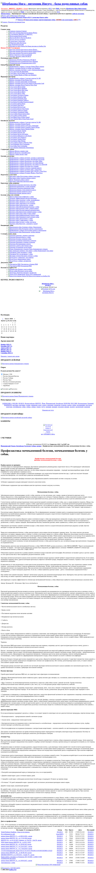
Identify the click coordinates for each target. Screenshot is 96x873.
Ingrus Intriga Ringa (19, 103)
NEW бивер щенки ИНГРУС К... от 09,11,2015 (16, 842)
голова (28, 405)
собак (24, 407)
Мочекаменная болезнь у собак (29, 207)
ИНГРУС (38, 403)
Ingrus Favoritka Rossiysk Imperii (23, 102)
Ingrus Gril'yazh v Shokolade (29, 125)
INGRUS (21, 403)
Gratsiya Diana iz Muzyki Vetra (22, 142)
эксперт (72, 407)
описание (50, 405)
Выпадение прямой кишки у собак (30, 212)
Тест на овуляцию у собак (24, 254)
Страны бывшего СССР (10, 383)
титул (43, 407)
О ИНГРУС (29, 34)
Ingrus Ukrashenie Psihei (20, 112)
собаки (33, 407)
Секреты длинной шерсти (33, 168)
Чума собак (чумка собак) (27, 213)
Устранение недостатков (24, 247)
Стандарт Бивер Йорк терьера (34, 66)
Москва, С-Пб (7, 374)
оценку (69, 405)
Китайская (59, 403)
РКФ (57, 8)
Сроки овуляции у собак (24, 252)
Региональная (82, 403)
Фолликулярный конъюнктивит (29, 210)
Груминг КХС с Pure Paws (33, 169)
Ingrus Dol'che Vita (19, 132)
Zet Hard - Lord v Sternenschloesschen (32, 70)
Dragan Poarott (25, 124)
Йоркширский (50, 403)
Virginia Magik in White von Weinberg (24, 75)
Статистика (21, 41)
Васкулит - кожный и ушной (28, 223)
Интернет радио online (25, 271)
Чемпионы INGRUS (29, 60)
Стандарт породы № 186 (33, 78)
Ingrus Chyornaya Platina (20, 95)
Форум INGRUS (25, 38)
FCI (50, 8)
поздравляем (81, 405)
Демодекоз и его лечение (27, 203)
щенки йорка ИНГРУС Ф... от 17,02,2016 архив (16, 838)
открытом (57, 405)
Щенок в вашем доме (21, 151)
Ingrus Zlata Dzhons (19, 141)
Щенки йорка (5, 13)
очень (74, 405)
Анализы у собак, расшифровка (29, 200)
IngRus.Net (12, 869)
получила (89, 405)
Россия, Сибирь (8, 378)
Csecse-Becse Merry (19, 92)
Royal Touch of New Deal (29, 85)
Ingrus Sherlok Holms (27, 129)
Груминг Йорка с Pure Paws (34, 173)
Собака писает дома (20, 154)
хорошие (54, 407)
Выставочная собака (26, 181)
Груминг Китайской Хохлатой (34, 159)
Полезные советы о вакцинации (32, 229)
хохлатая (61, 407)
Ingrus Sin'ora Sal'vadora (20, 134)
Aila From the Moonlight (20, 71)
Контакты (23, 43)
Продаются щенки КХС (28, 53)
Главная (24, 31)
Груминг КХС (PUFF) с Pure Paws (36, 171)
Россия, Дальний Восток (11, 376)
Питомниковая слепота (23, 244)
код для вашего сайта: (48, 434)
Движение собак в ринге (21, 180)
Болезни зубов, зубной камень (29, 208)
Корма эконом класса (24, 193)
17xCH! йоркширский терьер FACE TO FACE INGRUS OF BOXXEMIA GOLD (26, 850)
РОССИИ (74, 403)
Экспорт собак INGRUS (23, 56)
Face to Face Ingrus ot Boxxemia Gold (32, 83)
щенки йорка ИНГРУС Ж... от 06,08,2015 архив (16, 852)
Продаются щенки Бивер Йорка (31, 51)
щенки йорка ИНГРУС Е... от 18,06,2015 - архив (16, 860)
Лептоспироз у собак (26, 218)
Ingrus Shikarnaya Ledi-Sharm (22, 136)
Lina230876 (59, 834)
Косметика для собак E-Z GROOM (36, 164)
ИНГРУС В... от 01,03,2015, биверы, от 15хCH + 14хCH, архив (21, 840)
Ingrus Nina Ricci (18, 105)
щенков (66, 407)
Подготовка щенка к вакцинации (35, 230)
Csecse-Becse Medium (20, 88)
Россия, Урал (7, 380)
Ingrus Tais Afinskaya (19, 137)
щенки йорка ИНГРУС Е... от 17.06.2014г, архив (16, 848)
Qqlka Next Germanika (20, 146)
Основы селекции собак (23, 239)
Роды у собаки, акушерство (22, 261)
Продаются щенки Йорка (29, 33)
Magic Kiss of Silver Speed (21, 117)
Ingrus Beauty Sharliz (19, 131)
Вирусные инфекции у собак (24, 196)
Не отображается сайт (8, 834)
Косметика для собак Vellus (33, 161)
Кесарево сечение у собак (29, 256)
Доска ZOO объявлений (33, 274)
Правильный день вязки (45, 251)
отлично (63, 405)
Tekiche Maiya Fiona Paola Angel (23, 119)
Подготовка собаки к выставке (30, 176)
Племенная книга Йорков (29, 61)
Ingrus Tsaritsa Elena (19, 139)
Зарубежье (6, 385)
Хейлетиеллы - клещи (26, 205)
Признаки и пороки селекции (25, 242)
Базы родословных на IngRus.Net (39, 276)
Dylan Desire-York (26, 80)
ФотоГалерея (22, 36)
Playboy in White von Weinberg (30, 68)
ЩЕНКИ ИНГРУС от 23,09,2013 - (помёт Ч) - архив (17, 855)
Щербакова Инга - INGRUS (48, 284)
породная (9, 407)
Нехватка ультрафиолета (22, 152)
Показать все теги (48, 410)
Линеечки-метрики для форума (26, 272)
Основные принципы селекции (26, 240)
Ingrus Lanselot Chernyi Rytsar (30, 127)
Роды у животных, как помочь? (23, 257)
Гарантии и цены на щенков (22, 54)
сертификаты (17, 407)
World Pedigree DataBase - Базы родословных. (15, 832)
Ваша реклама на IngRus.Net (36, 46)
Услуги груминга (20, 39)
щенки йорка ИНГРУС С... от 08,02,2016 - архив (16, 836)
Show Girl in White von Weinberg (23, 73)
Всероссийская (29, 403)
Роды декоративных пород (22, 259)
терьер (38, 407)
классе (44, 405)
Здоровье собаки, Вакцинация (31, 227)
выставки (22, 405)
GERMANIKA (7, 403)
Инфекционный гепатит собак (29, 215)
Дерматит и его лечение (27, 202)
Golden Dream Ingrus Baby (21, 114)
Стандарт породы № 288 (33, 122)
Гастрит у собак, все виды (27, 222)
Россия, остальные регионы (12, 382)
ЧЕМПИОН (8, 405)
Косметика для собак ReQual (34, 163)
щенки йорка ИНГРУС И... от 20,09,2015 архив (16, 844)
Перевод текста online (25, 269)
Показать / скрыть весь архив (10, 356)
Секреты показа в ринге (28, 178)
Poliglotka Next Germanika (21, 144)
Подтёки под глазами (32, 166)
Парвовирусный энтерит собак (29, 217)
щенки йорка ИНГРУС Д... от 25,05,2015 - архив (16, 846)
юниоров (87, 407)
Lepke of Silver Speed (20, 115)
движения (34, 405)
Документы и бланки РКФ (29, 264)
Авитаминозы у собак (8, 862)
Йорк (43, 403)
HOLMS (15, 403)
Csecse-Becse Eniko (19, 87)
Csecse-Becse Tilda (19, 93)
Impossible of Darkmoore (28, 82)
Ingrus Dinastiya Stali (19, 97)
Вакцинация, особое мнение (31, 232)
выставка (15, 405)
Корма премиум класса (24, 191)
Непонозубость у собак (23, 237)
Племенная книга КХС (28, 63)
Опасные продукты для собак (26, 185)
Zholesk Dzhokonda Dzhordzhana (23, 147)
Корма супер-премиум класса (26, 190)
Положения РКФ (26, 266)
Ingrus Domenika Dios (20, 98)
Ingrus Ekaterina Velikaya (21, 100)
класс (40, 405)
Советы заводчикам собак (24, 245)
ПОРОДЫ (67, 403)
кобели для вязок (78, 13)
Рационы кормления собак (25, 188)
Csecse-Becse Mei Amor (20, 90)
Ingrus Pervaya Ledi (19, 107)
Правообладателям (17, 44)
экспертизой (79, 407)
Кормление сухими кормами (26, 186)
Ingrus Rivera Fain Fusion (21, 109)
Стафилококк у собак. (26, 220)
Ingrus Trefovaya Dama (20, 110)
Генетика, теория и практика (25, 235)
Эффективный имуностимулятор (26, 198)
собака (28, 407)
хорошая (48, 407)
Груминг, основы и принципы (34, 158)
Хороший (90, 403)
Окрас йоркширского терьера (38, 249)
